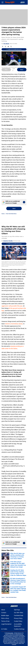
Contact (3, 612)
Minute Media (10, 633)
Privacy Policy (18, 618)
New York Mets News (11, 213)
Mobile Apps (5, 615)
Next (21, 69)
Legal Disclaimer (6, 624)
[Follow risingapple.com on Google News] (24, 202)
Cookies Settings (19, 629)
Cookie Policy (18, 621)
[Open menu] (2, 2)
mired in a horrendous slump (14, 324)
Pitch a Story (5, 618)
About (3, 610)
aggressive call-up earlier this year (12, 306)
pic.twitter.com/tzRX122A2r (10, 464)
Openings (17, 610)
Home (3, 213)
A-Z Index (4, 629)
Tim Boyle (6, 43)
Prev (6, 69)
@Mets (6, 457)
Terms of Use (5, 621)
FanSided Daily (18, 615)
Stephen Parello (8, 241)
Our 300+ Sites (18, 612)
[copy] (11, 46)
